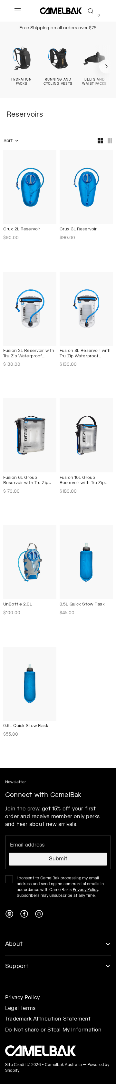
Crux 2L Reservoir (21, 229)
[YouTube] (39, 914)
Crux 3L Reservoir (78, 229)
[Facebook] (24, 914)
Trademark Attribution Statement (48, 1019)
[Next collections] (106, 66)
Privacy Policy (85, 889)
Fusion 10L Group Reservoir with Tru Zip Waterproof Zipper (82, 481)
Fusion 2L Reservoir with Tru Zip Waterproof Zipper (28, 354)
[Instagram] (9, 914)
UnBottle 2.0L (17, 605)
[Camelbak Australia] (40, 1050)
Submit (58, 859)
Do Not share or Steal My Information (53, 1030)
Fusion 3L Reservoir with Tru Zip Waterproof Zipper (85, 354)
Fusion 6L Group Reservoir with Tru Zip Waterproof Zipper (25, 481)
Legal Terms (20, 1008)
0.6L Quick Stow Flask (25, 726)
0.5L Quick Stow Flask (82, 605)
